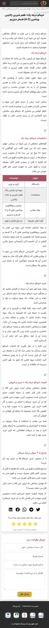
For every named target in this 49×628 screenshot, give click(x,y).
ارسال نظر (24, 594)
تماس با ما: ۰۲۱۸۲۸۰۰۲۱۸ (30, 606)
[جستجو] (11, 3)
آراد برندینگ (16, 606)
